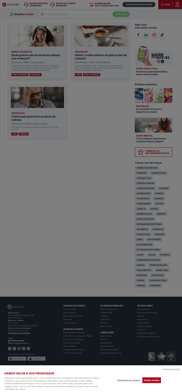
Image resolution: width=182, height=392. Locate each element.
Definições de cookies (128, 380)
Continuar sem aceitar (171, 369)
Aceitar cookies (151, 380)
